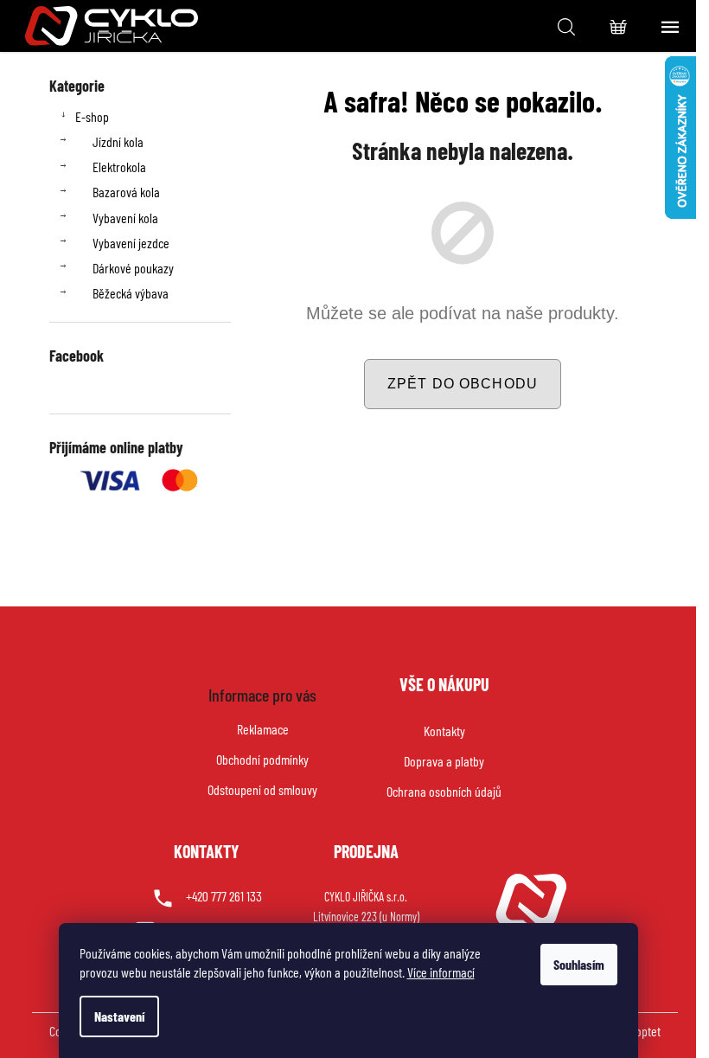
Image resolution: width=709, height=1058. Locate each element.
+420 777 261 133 (224, 896)
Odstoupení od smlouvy (262, 789)
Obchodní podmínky (262, 759)
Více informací (441, 972)
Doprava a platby (444, 761)
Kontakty (444, 730)
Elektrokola (119, 166)
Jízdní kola (118, 141)
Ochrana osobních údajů (443, 791)
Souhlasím (578, 964)
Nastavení (119, 1016)
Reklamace (263, 729)
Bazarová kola (126, 191)
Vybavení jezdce (131, 242)
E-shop (92, 116)
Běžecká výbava (131, 293)
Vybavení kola (125, 217)
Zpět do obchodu (462, 383)
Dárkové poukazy (133, 268)
